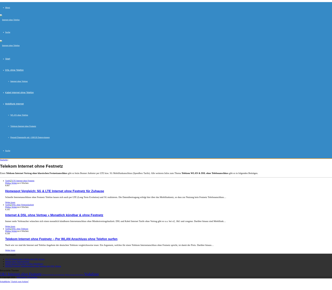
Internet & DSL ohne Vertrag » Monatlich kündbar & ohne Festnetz (54, 215)
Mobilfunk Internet (14, 104)
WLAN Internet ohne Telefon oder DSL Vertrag (25, 259)
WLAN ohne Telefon (19, 115)
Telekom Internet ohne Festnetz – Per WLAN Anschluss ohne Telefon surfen (61, 239)
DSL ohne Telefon (14, 70)
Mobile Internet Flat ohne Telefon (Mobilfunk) (24, 264)
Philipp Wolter (11, 183)
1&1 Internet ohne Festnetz (21, 274)
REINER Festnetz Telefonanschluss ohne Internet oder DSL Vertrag (33, 266)
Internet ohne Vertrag (19, 81)
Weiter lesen (10, 202)
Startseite (3, 160)
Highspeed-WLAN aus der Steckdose (53, 274)
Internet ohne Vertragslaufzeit (17, 261)
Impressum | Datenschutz (27, 277)
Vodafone (91, 274)
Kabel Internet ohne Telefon (19, 92)
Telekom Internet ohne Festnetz (23, 126)
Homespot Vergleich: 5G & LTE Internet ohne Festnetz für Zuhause (54, 191)
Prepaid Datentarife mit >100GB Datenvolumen (30, 137)
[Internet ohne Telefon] (10, 20)
